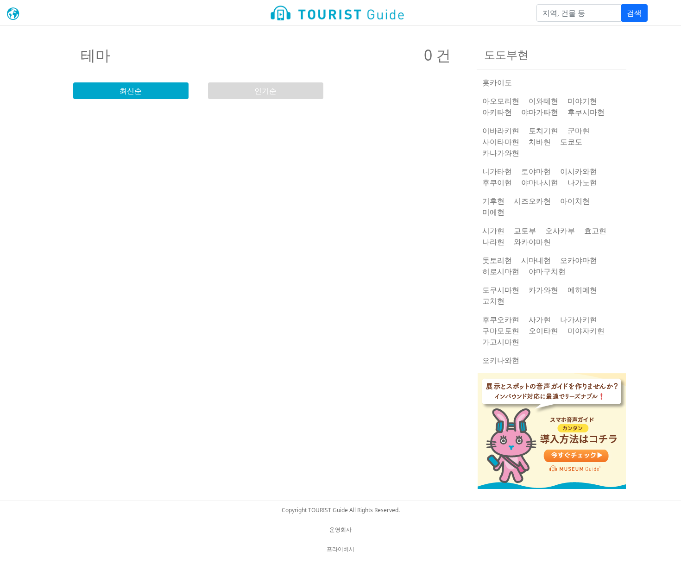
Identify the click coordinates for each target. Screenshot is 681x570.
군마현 (579, 130)
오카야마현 (578, 260)
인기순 (265, 91)
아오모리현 (500, 101)
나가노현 (582, 182)
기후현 (493, 201)
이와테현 (543, 101)
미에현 (493, 212)
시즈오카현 (532, 201)
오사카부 (560, 230)
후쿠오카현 (500, 319)
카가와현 (543, 290)
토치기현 (543, 130)
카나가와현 (500, 153)
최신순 (131, 91)
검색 (634, 13)
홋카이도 (497, 82)
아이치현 (575, 201)
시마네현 (536, 260)
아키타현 (497, 112)
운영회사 (340, 529)
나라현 (493, 242)
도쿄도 (571, 142)
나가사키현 (578, 319)
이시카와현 (578, 171)
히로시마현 (500, 271)
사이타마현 (500, 142)
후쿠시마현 (586, 112)
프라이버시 (340, 549)
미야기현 (582, 101)
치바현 (540, 142)
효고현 (595, 230)
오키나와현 (500, 360)
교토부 (525, 230)
